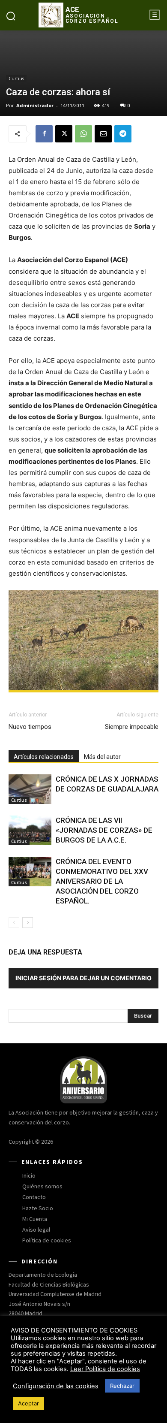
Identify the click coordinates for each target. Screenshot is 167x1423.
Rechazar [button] (122, 1385)
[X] (63, 133)
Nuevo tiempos (30, 727)
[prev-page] (14, 922)
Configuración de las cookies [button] (55, 1386)
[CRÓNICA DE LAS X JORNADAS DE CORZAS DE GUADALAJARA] (30, 789)
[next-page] (27, 922)
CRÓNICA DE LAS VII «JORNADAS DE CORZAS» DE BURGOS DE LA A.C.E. (104, 830)
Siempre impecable (131, 727)
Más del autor (102, 756)
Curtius (16, 79)
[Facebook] (44, 133)
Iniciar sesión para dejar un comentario (83, 978)
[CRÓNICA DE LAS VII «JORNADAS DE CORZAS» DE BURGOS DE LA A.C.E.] (30, 830)
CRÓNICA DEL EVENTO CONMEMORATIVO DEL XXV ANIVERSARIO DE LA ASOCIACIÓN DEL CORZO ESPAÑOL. (102, 881)
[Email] (103, 133)
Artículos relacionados (44, 756)
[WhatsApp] (83, 133)
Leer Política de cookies (105, 1369)
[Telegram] (122, 133)
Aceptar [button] (28, 1403)
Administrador (35, 105)
